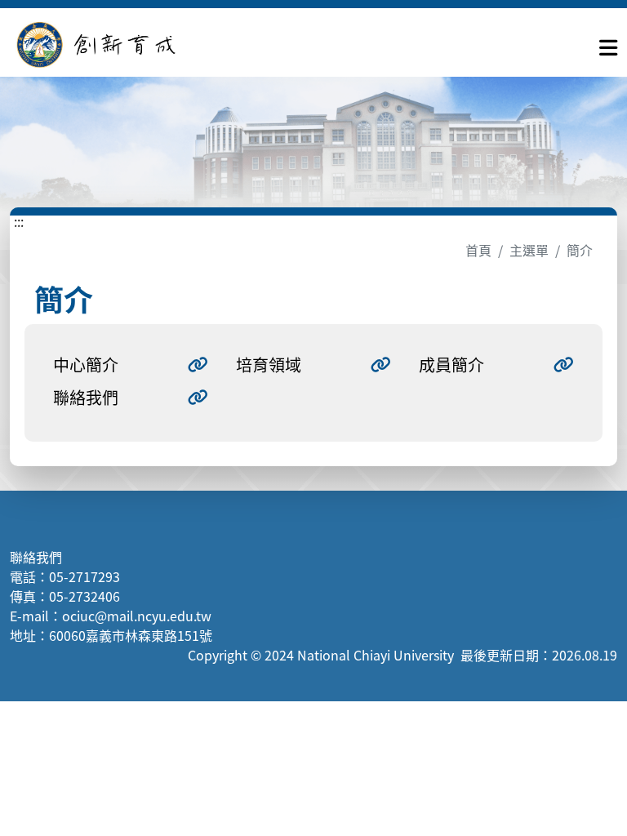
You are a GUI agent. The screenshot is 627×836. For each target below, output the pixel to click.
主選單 (529, 250)
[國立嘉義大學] (98, 44)
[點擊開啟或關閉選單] (608, 44)
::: (19, 221)
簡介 (580, 250)
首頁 (478, 250)
